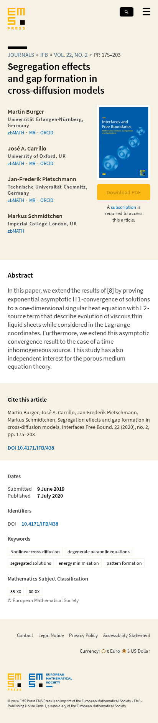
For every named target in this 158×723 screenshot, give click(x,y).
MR (32, 132)
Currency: (90, 651)
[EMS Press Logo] (16, 19)
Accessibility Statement (126, 635)
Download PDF (124, 192)
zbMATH (16, 132)
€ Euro (113, 651)
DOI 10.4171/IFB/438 (31, 447)
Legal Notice (51, 635)
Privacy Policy (83, 635)
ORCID (46, 132)
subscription (123, 207)
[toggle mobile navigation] (146, 11)
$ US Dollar (138, 651)
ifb (44, 54)
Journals (21, 54)
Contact (25, 635)
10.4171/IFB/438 (39, 523)
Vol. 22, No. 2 (70, 54)
